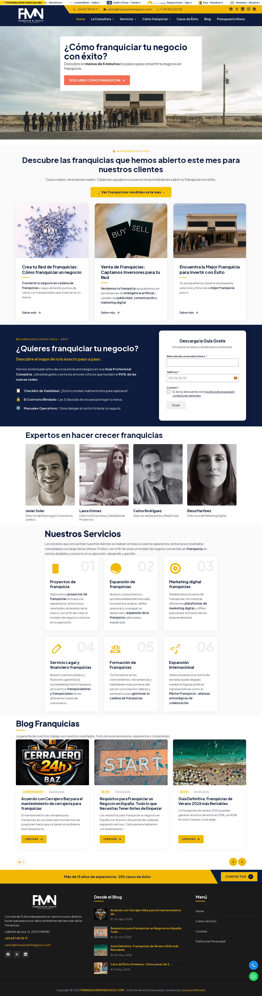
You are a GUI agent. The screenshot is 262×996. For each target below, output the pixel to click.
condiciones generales (186, 395)
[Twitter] (16, 954)
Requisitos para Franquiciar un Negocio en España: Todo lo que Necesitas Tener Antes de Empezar (131, 803)
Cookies (201, 931)
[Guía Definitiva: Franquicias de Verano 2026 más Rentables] (209, 762)
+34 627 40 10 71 (87, 9)
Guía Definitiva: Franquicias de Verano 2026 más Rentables (205, 801)
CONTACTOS (238, 877)
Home (80, 19)
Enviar (176, 405)
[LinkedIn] (242, 9)
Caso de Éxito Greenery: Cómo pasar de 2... (141, 964)
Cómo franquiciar (155, 19)
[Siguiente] (242, 862)
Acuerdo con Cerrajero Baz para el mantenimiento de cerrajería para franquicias (52, 803)
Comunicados (33, 791)
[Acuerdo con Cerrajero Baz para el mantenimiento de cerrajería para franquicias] (52, 762)
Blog (207, 19)
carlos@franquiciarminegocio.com (129, 9)
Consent (173, 387)
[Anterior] (233, 862)
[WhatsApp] (253, 976)
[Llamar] (253, 965)
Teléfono (173, 372)
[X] (236, 9)
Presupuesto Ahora (231, 19)
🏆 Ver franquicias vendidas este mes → (131, 192)
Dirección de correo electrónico (187, 356)
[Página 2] (23, 862)
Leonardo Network (194, 990)
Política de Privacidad (210, 941)
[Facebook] (230, 9)
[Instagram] (248, 9)
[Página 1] (19, 862)
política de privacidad (219, 391)
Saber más (29, 312)
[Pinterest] (254, 9)
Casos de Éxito (187, 19)
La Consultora (101, 19)
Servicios (126, 19)
